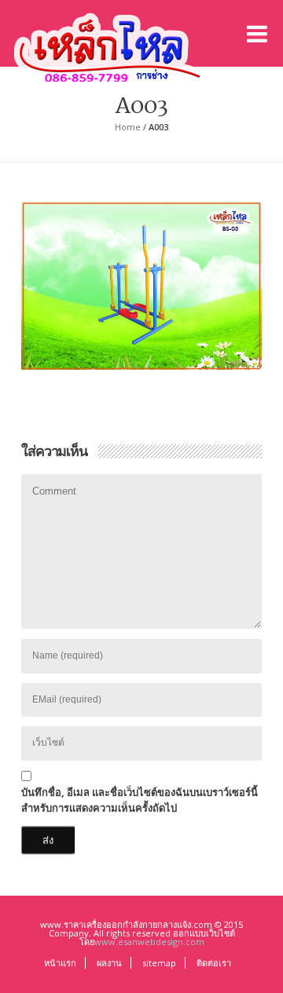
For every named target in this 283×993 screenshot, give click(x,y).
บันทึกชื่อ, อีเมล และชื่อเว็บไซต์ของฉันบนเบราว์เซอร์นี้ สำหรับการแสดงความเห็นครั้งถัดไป (139, 800)
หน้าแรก (60, 963)
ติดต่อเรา (214, 963)
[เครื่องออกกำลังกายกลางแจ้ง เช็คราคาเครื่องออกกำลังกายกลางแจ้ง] (110, 44)
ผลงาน (109, 963)
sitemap (159, 963)
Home (128, 127)
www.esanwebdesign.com (149, 941)
